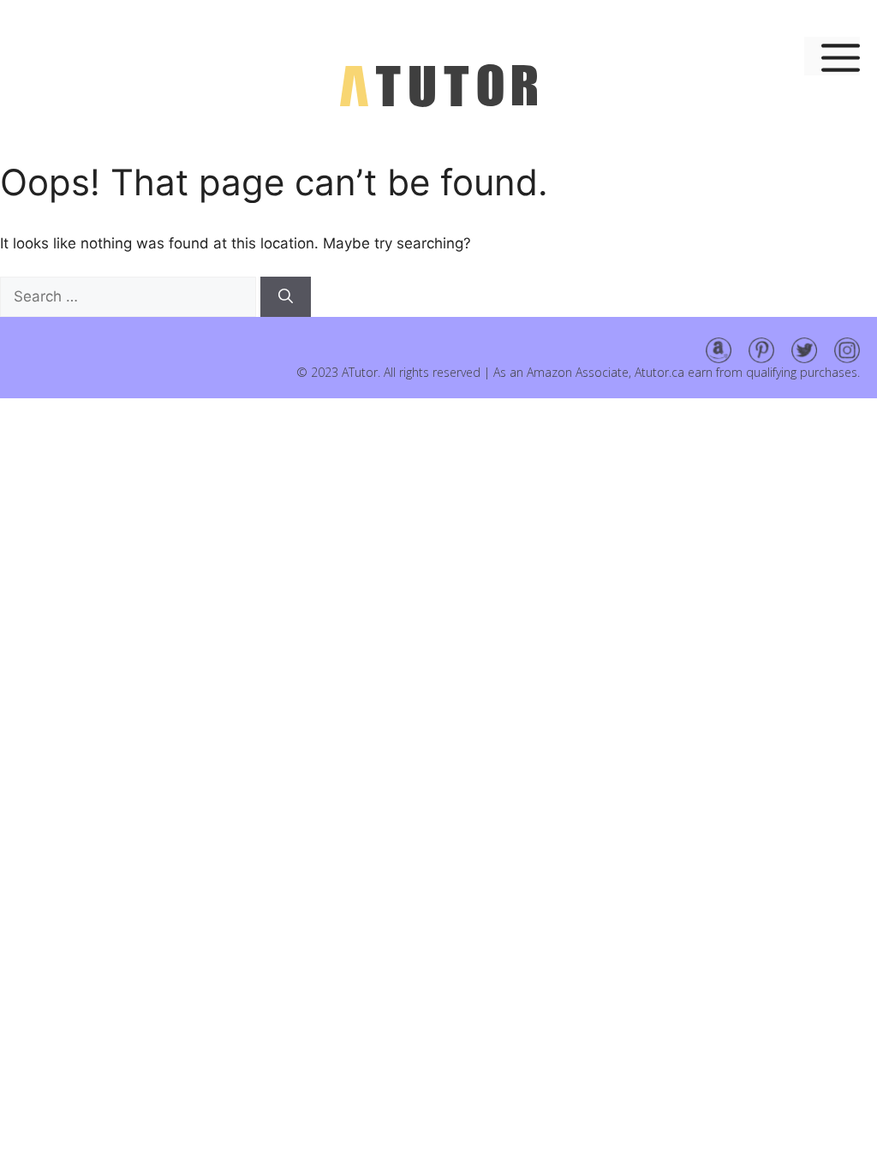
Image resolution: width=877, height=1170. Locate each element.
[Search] (285, 297)
